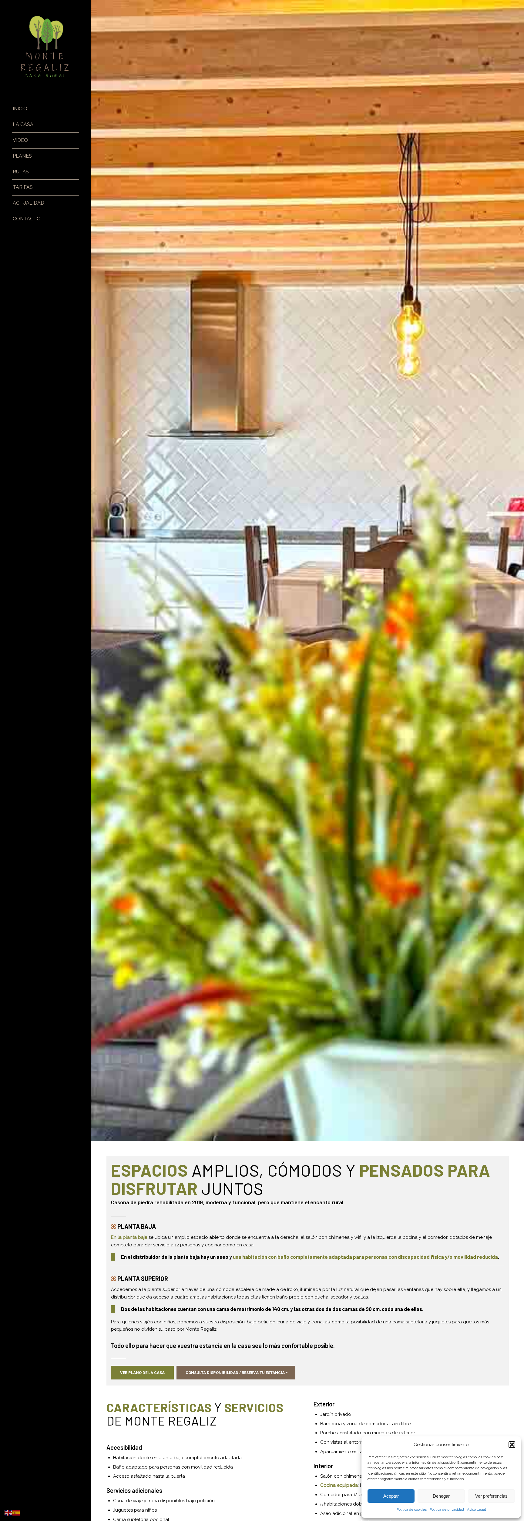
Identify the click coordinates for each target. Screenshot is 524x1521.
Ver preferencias (491, 1496)
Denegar (441, 1496)
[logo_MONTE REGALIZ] (45, 47)
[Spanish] (16, 1512)
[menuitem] (45, 109)
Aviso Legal (476, 1509)
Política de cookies (412, 1509)
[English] (8, 1512)
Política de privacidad (447, 1509)
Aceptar (391, 1496)
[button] (512, 1445)
